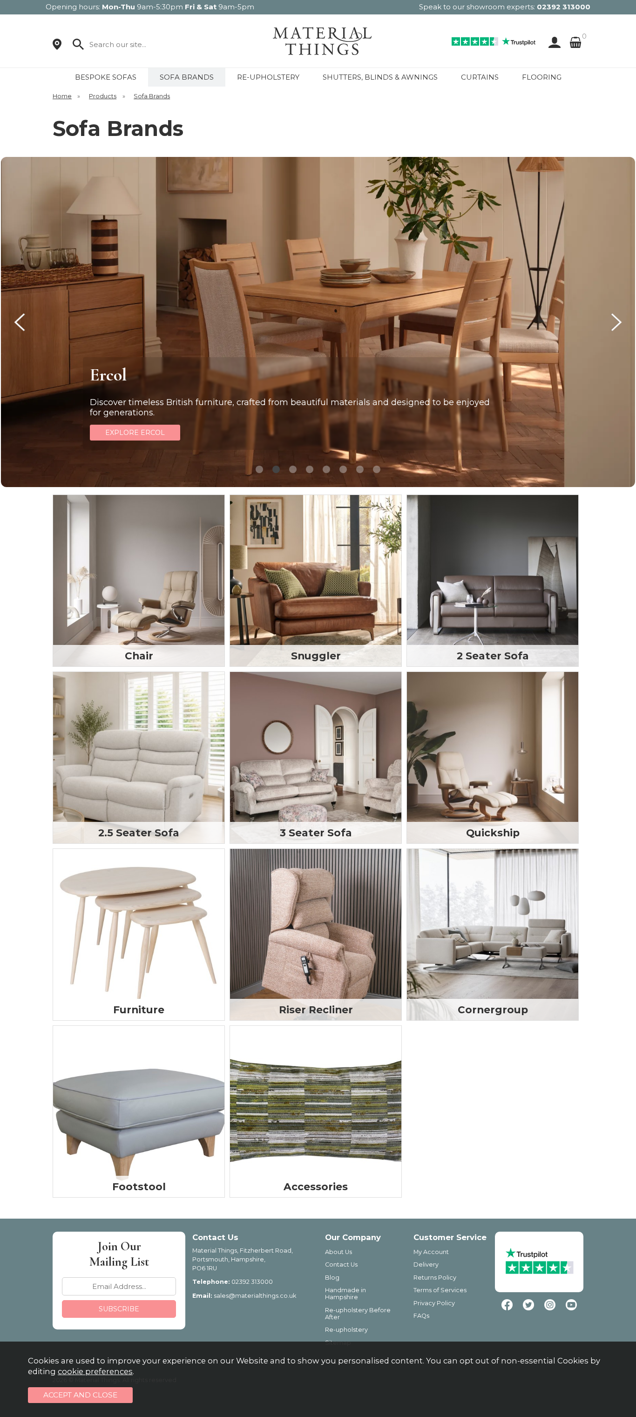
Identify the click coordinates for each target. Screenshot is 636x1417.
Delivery (426, 1264)
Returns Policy (434, 1277)
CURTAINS (480, 77)
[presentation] (20, 322)
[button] (259, 469)
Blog (332, 1277)
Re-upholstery (346, 1329)
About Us (338, 1251)
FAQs (421, 1315)
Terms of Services (440, 1290)
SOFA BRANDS (187, 77)
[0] (575, 42)
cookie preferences (95, 1371)
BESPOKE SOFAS (105, 77)
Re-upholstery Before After (358, 1314)
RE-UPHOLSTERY (268, 77)
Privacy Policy (434, 1303)
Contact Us (341, 1264)
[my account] (553, 42)
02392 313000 (563, 6)
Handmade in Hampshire (345, 1294)
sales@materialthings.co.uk (255, 1295)
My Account (431, 1251)
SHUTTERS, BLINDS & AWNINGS (380, 77)
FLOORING (542, 77)
